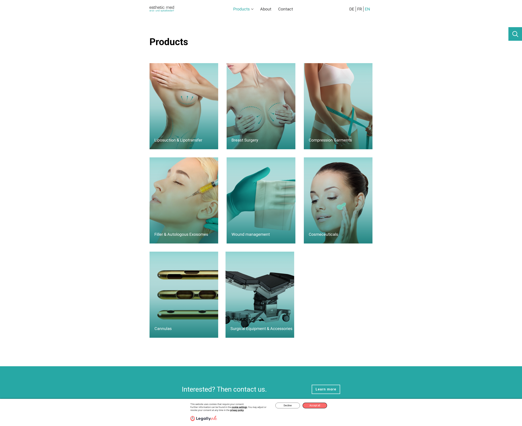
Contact (285, 9)
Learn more (326, 389)
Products (241, 9)
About (265, 9)
